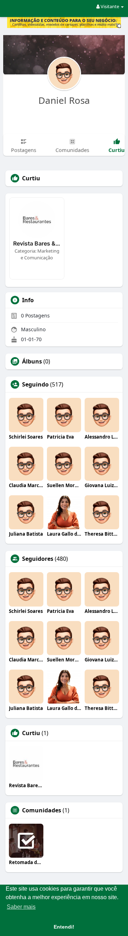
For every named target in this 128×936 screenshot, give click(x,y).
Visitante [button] (110, 6)
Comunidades (41, 810)
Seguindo (35, 384)
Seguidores (37, 559)
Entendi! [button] (64, 927)
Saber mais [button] (21, 907)
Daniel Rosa (64, 100)
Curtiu (31, 733)
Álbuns (32, 361)
